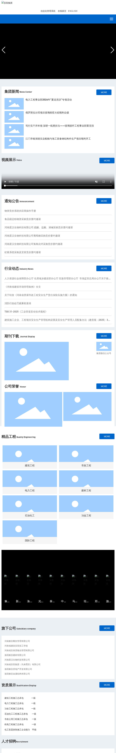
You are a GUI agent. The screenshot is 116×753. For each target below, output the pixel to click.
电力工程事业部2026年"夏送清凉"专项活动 (49, 99)
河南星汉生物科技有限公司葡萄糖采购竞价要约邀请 (32, 235)
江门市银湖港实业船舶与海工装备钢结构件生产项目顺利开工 (58, 138)
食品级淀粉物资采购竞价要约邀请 (23, 219)
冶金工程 (86, 515)
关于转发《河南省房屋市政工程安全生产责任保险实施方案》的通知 (41, 294)
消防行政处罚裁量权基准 (18, 303)
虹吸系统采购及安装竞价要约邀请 (23, 252)
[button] (51, 77)
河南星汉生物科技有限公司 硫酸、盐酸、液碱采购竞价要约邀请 (39, 227)
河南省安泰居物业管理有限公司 (19, 650)
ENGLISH (72, 11)
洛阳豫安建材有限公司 (15, 655)
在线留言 (62, 11)
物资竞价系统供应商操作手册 (20, 210)
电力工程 (30, 490)
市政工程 (86, 465)
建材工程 (86, 490)
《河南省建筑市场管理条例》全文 (23, 286)
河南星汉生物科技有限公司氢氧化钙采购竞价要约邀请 (34, 243)
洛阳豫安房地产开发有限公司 (18, 669)
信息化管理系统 (48, 11)
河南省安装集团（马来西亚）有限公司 (22, 664)
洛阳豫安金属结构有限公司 (17, 673)
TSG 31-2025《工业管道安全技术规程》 (26, 311)
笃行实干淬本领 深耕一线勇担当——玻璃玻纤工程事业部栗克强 (60, 125)
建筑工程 (30, 465)
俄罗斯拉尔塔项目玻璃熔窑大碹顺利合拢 (47, 112)
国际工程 (30, 540)
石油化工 (30, 515)
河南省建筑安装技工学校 (16, 645)
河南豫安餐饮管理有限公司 (17, 641)
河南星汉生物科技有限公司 (17, 659)
